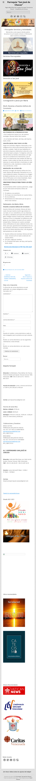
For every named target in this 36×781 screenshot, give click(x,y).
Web (4, 325)
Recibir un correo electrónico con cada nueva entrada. (16, 347)
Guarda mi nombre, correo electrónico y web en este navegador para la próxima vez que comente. (17, 334)
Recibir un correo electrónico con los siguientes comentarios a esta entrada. (17, 340)
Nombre (6, 314)
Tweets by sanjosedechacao (11, 493)
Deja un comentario (27, 110)
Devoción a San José (11, 78)
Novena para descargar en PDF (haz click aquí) (18, 247)
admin (17, 110)
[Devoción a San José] (18, 68)
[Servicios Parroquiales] (18, 46)
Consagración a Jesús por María (15, 101)
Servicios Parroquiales (12, 56)
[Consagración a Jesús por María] (18, 90)
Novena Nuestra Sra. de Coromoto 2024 (14, 269)
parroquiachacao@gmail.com (11, 431)
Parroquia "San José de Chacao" (24, 776)
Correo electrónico (9, 320)
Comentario (7, 294)
